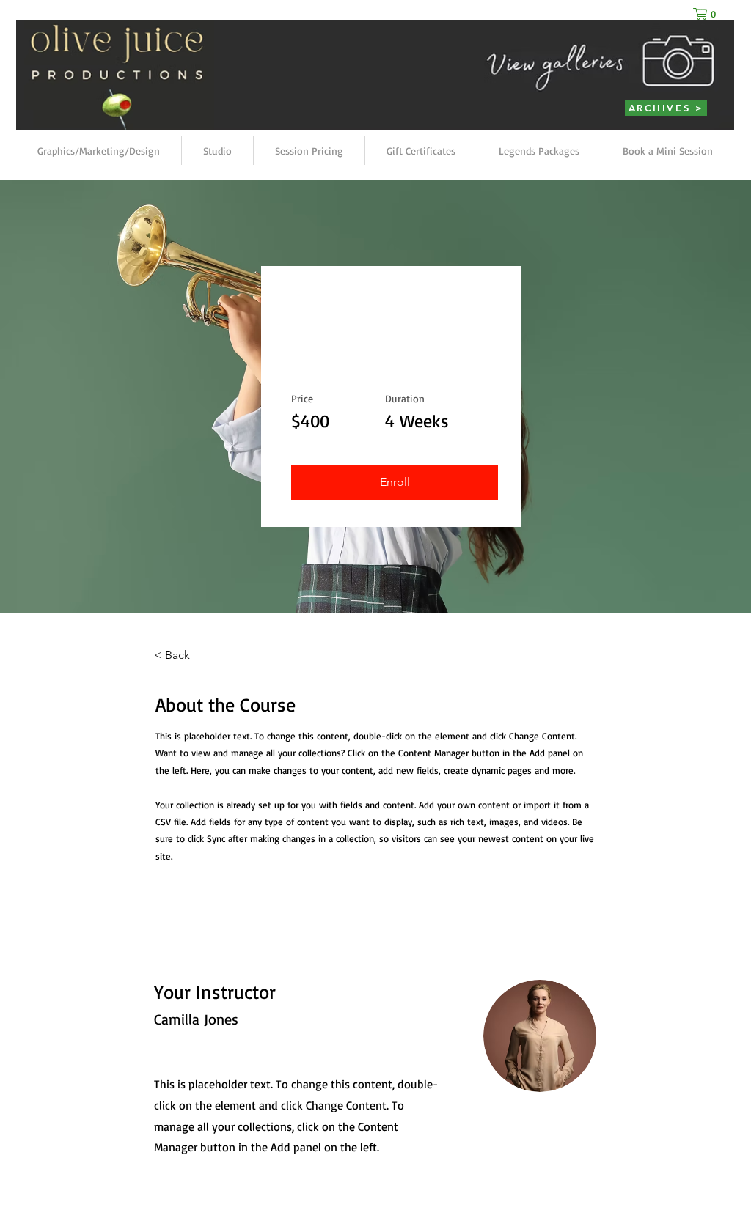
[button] (707, 14)
